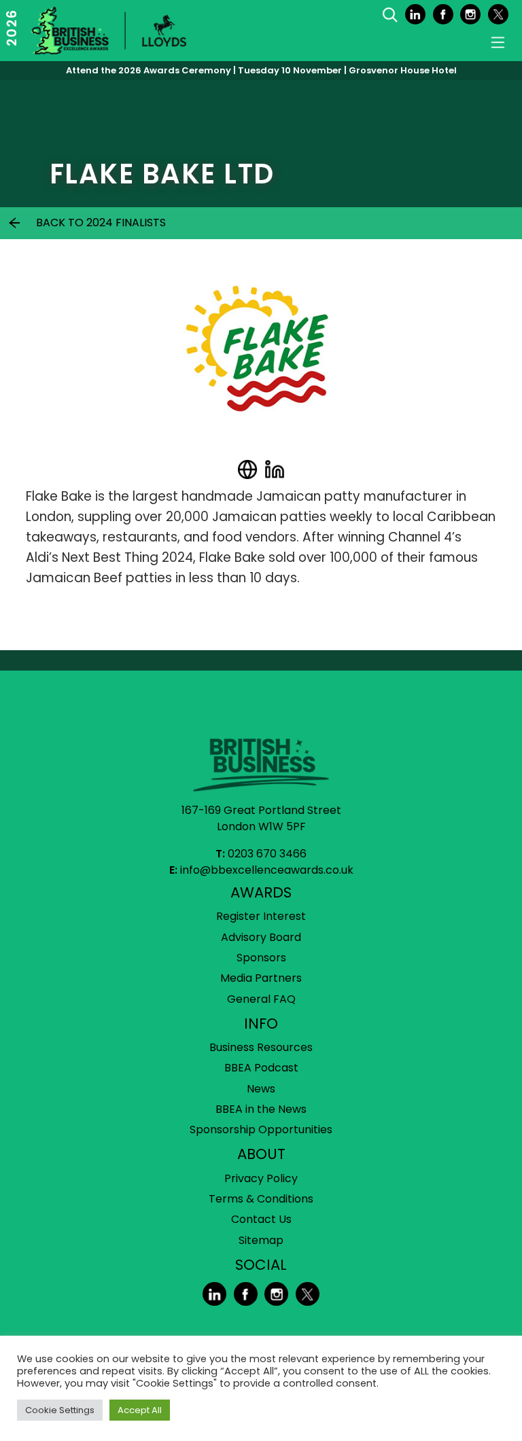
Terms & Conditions (261, 1199)
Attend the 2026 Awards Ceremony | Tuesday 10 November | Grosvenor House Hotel (261, 70)
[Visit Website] (247, 469)
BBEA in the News (261, 1109)
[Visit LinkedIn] (274, 469)
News (261, 1089)
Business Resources (261, 1047)
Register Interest (261, 916)
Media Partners (261, 978)
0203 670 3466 (267, 853)
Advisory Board (261, 937)
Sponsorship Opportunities (261, 1129)
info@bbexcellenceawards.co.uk (266, 870)
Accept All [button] (140, 1410)
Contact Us (261, 1219)
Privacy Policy (261, 1178)
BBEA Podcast (261, 1067)
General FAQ (261, 999)
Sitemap (261, 1240)
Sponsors (261, 957)
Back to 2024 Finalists (101, 222)
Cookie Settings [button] (59, 1410)
